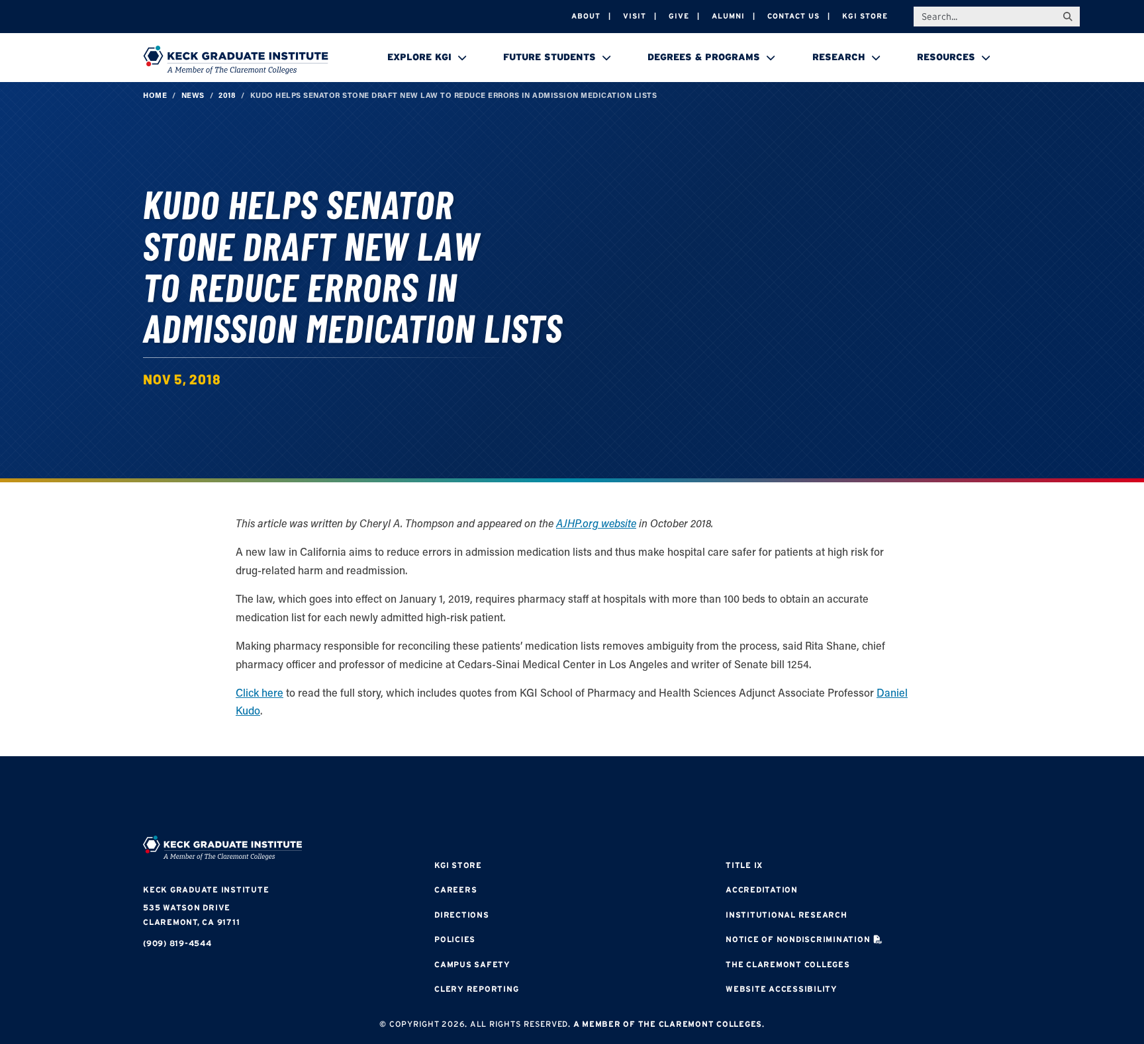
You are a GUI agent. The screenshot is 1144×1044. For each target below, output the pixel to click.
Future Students (549, 57)
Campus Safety (472, 964)
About (585, 16)
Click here (259, 692)
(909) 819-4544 (177, 943)
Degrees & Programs (703, 57)
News (193, 95)
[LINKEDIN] (611, 797)
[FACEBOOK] (492, 797)
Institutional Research (786, 914)
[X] (572, 797)
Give (679, 16)
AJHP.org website (596, 523)
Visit (634, 16)
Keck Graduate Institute (206, 889)
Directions (461, 914)
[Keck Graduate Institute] (235, 59)
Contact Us (793, 16)
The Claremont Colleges (788, 964)
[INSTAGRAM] (532, 797)
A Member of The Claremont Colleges (668, 1024)
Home (155, 95)
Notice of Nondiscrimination (798, 939)
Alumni (728, 16)
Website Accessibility (781, 988)
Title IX (744, 865)
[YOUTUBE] (651, 797)
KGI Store (865, 16)
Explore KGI (419, 57)
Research (838, 57)
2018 (227, 95)
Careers (455, 889)
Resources (946, 57)
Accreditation (762, 889)
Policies (454, 939)
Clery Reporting (476, 988)
